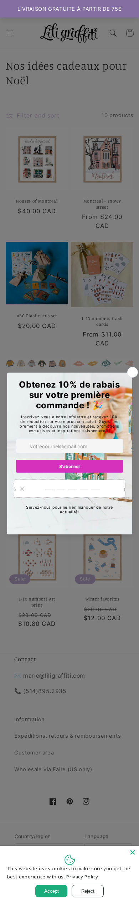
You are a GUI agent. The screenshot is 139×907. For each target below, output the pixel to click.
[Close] (132, 852)
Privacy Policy (82, 876)
